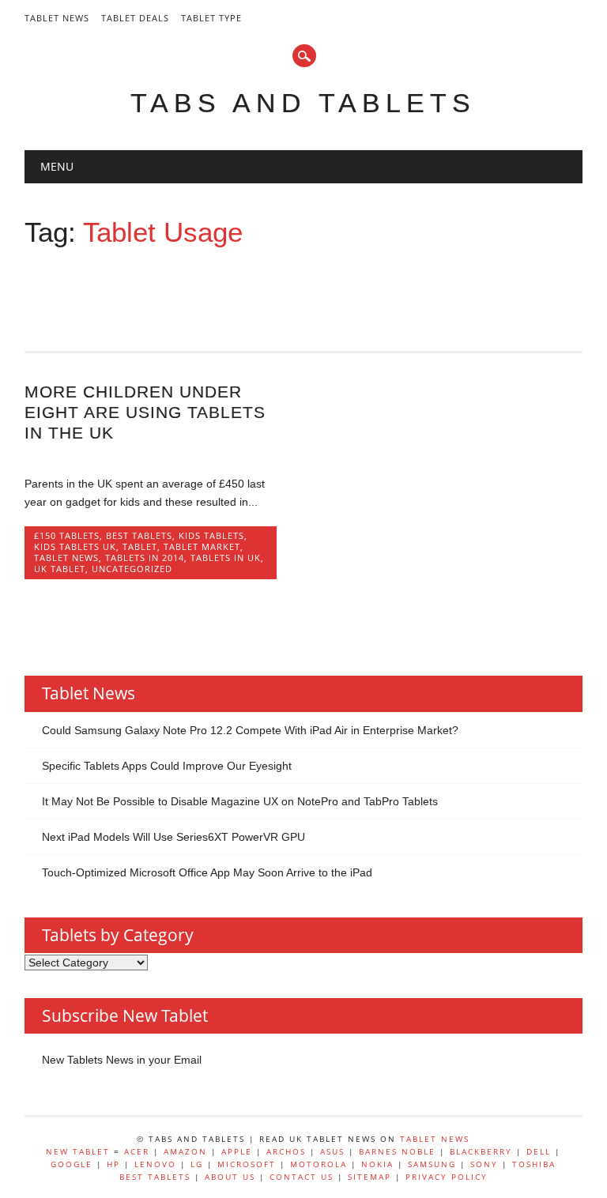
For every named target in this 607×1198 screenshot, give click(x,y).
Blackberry (481, 1151)
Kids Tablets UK (75, 546)
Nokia (377, 1164)
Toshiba (534, 1164)
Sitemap (369, 1176)
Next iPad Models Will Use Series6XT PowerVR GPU (173, 837)
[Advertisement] (312, 292)
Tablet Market (202, 546)
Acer (136, 1151)
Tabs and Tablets (303, 103)
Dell (538, 1151)
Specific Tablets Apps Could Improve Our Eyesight (167, 765)
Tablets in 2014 (144, 557)
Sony (484, 1164)
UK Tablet (59, 569)
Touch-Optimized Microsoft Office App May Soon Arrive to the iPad (207, 872)
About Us (230, 1176)
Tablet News (57, 18)
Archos (286, 1151)
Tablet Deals (135, 18)
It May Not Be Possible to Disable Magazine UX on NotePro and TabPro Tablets (240, 801)
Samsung (432, 1164)
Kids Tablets (211, 535)
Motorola (318, 1164)
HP (113, 1164)
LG (196, 1164)
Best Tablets (139, 535)
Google (71, 1164)
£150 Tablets (67, 535)
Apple (236, 1151)
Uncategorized (132, 569)
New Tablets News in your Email (122, 1059)
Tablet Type (211, 18)
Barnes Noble (397, 1151)
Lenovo (155, 1164)
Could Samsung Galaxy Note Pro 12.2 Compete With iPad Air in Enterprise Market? (250, 730)
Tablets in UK (225, 557)
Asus (332, 1151)
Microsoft (246, 1164)
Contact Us (302, 1176)
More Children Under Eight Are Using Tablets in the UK (145, 412)
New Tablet (78, 1151)
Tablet (140, 546)
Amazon (185, 1151)
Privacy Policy (446, 1176)
